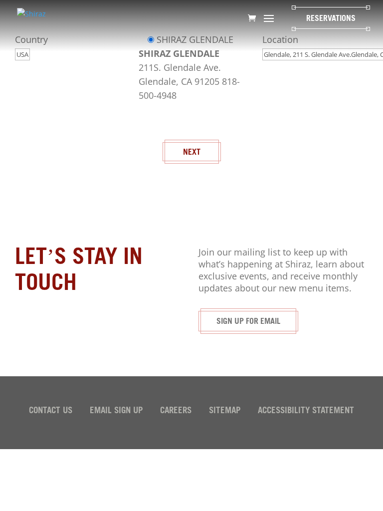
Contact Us (50, 411)
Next (191, 153)
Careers (176, 411)
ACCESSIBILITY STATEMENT (306, 411)
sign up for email (248, 322)
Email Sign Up (116, 411)
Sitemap (224, 411)
